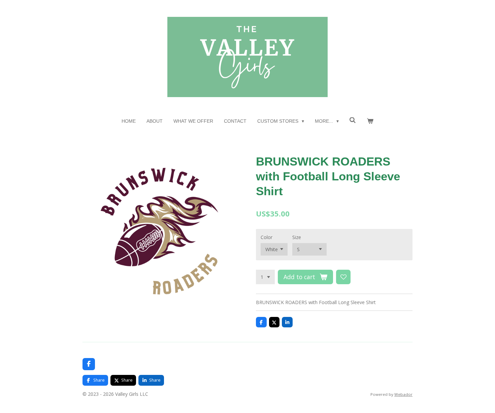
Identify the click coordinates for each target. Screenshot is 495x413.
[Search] (353, 120)
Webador (403, 394)
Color (266, 237)
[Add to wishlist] (343, 277)
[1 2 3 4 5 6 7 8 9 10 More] (265, 277)
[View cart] (370, 121)
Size (296, 237)
